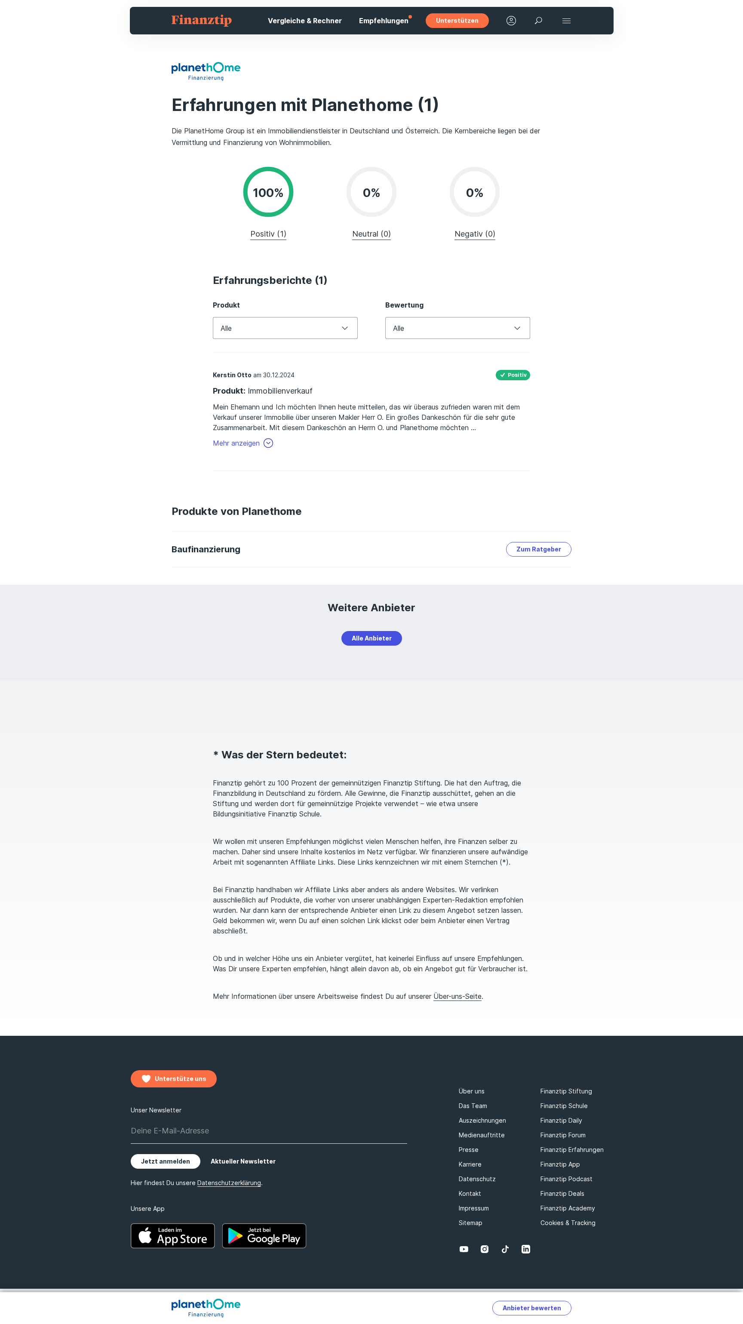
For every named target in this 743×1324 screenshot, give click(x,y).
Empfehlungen (383, 20)
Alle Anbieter (372, 638)
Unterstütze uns (180, 1078)
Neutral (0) (371, 233)
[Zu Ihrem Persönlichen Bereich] (511, 20)
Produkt (226, 305)
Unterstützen (457, 20)
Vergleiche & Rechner (305, 20)
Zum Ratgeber (538, 549)
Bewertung (404, 305)
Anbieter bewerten (532, 1308)
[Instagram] (484, 1249)
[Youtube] (464, 1249)
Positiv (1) (268, 233)
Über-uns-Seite (457, 996)
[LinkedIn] (526, 1249)
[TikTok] (505, 1249)
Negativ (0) (474, 233)
